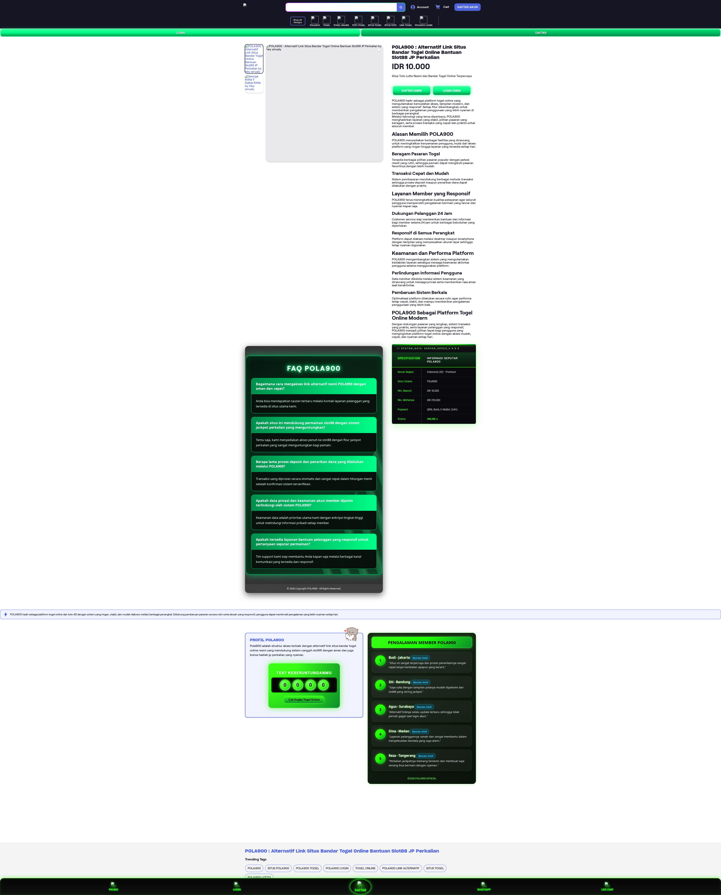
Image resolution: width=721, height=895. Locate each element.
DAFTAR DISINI (412, 90)
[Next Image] (380, 103)
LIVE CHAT (607, 889)
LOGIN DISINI (452, 90)
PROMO (113, 889)
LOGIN (180, 32)
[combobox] (341, 7)
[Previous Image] (269, 103)
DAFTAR (540, 32)
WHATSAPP (484, 889)
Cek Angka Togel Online (304, 699)
